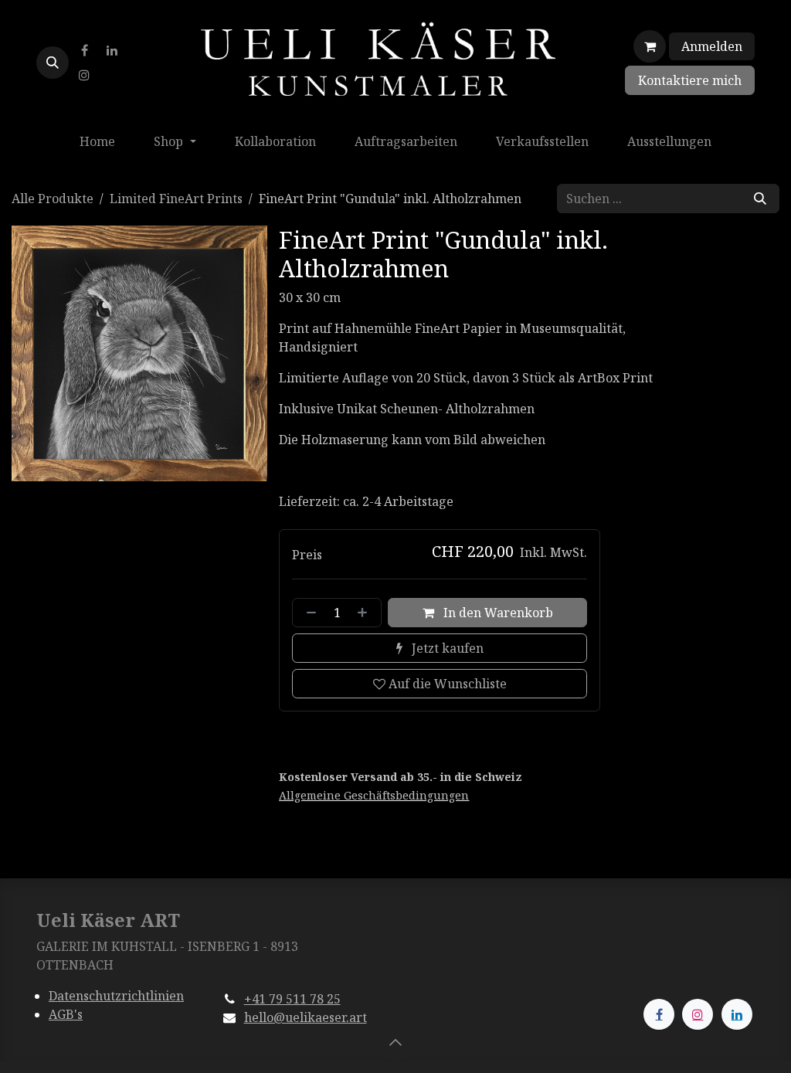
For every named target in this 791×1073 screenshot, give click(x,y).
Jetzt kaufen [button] (446, 648)
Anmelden (711, 46)
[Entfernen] (308, 612)
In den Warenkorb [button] (496, 612)
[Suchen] (760, 198)
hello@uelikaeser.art (305, 1017)
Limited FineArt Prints (176, 198)
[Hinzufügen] (365, 612)
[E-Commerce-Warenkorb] (649, 46)
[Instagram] (84, 75)
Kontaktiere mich (690, 80)
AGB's (66, 1014)
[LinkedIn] (112, 50)
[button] (52, 62)
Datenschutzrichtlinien (116, 995)
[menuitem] (97, 141)
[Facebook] (84, 50)
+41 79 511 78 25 (292, 998)
